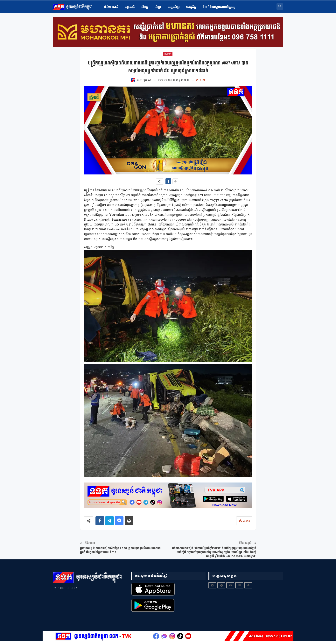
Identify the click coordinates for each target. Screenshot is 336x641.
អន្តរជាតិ (130, 7)
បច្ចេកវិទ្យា (174, 7)
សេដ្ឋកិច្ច (191, 7)
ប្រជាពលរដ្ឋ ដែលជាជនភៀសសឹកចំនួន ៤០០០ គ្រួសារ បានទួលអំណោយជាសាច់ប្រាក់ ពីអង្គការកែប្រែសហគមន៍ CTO (120, 550)
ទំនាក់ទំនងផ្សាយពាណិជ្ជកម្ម (219, 7)
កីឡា (158, 7)
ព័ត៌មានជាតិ (111, 7)
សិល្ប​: (145, 7)
